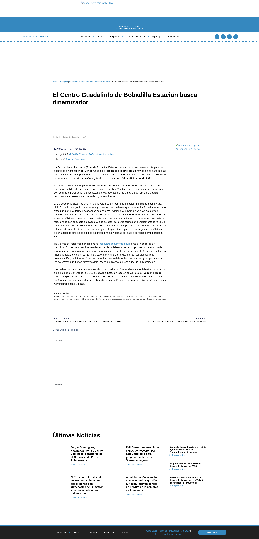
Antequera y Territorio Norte (81, 81)
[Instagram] (235, 36)
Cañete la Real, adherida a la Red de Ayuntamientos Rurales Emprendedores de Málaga (187, 449)
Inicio (55, 81)
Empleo (70, 159)
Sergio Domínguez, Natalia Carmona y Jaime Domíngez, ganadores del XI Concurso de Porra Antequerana (87, 454)
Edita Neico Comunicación (168, 534)
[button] (209, 36)
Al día (91, 154)
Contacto (185, 531)
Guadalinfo (80, 159)
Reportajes (156, 37)
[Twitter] (223, 36)
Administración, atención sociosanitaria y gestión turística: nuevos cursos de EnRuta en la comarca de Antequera (142, 484)
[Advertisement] (122, 405)
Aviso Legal (151, 531)
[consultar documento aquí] (114, 243)
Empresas (115, 37)
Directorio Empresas (135, 37)
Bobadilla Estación (102, 81)
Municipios (85, 37)
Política (100, 37)
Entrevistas (173, 37)
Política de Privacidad (169, 531)
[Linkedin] (229, 36)
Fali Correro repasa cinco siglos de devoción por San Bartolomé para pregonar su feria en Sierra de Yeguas (142, 454)
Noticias (111, 154)
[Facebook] (217, 36)
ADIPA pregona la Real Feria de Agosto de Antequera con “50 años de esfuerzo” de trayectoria (187, 480)
